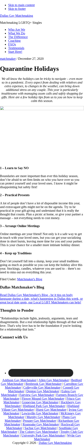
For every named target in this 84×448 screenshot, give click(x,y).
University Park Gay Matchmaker (43, 435)
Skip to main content (21, 5)
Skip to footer (17, 8)
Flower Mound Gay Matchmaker (43, 398)
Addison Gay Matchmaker (19, 380)
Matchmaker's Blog (29, 279)
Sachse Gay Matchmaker (40, 428)
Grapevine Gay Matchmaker (40, 402)
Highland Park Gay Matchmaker (44, 406)
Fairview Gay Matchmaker (36, 395)
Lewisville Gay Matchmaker (40, 413)
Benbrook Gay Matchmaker (43, 384)
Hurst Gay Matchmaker (51, 409)
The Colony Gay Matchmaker (38, 431)
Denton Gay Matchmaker (42, 391)
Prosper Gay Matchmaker (39, 420)
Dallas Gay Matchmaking (16, 15)
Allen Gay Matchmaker (54, 380)
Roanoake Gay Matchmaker (41, 424)
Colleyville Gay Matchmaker (42, 387)
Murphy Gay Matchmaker (43, 417)
